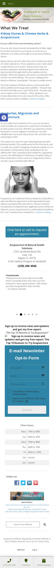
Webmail (20, 549)
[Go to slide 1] (16, 314)
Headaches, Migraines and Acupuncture (20, 115)
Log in (34, 549)
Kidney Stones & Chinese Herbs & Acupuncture (24, 35)
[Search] (44, 524)
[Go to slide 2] (20, 314)
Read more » (36, 311)
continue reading (36, 98)
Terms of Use (31, 541)
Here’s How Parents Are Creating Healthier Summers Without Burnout (27, 506)
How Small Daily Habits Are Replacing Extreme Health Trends (27, 512)
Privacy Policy (43, 541)
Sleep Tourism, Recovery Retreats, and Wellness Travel (27, 509)
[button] (4, 117)
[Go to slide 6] (36, 314)
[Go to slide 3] (24, 314)
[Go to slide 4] (28, 314)
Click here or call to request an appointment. (27, 232)
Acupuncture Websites (12, 538)
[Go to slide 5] (32, 314)
